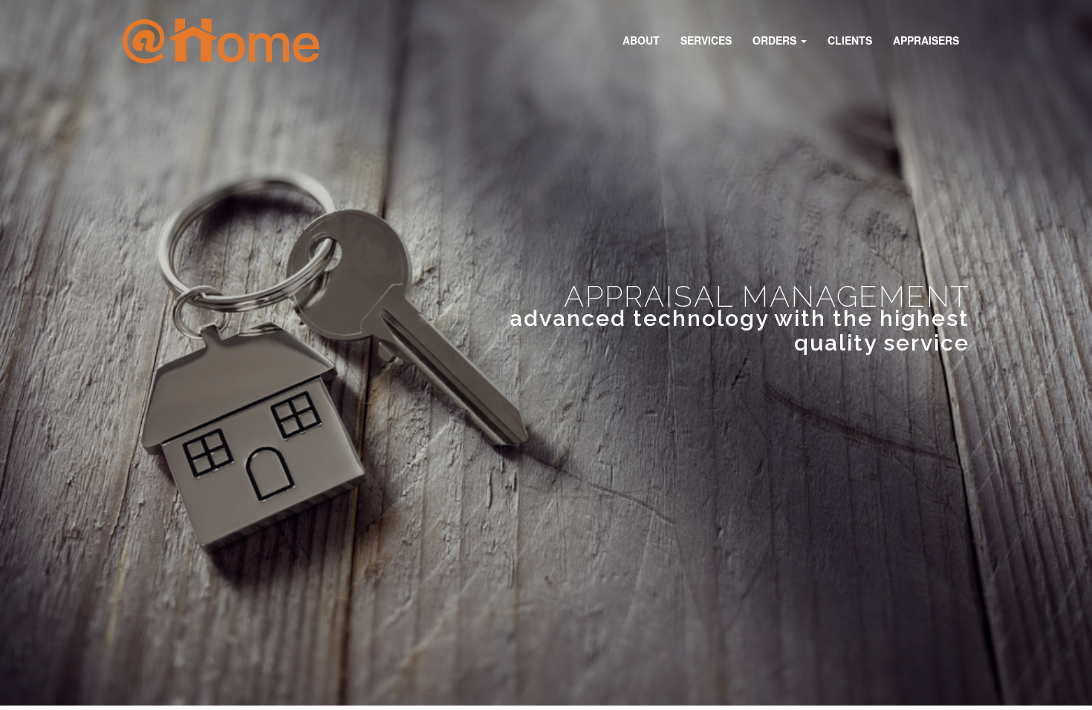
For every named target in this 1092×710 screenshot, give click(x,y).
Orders (776, 40)
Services (706, 40)
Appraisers (926, 40)
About (641, 40)
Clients (850, 40)
